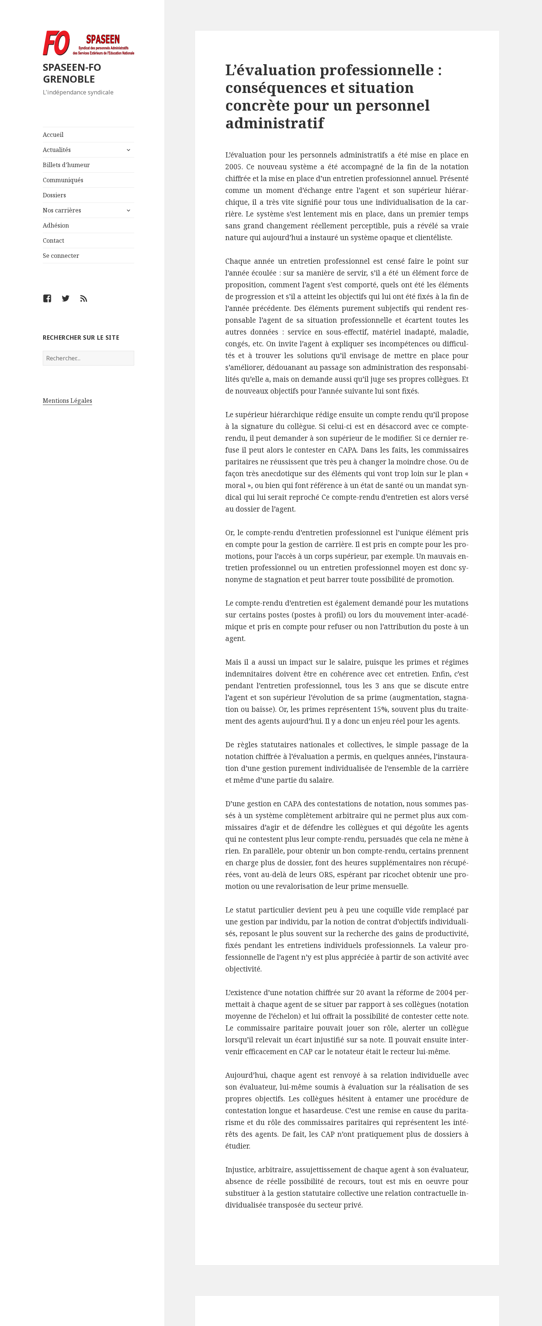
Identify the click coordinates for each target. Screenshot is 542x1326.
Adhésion (56, 225)
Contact (53, 240)
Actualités (57, 150)
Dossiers (54, 195)
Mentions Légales (67, 401)
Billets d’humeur (66, 165)
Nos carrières (62, 210)
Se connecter (61, 256)
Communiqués (63, 180)
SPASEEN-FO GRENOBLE (72, 73)
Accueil (53, 135)
